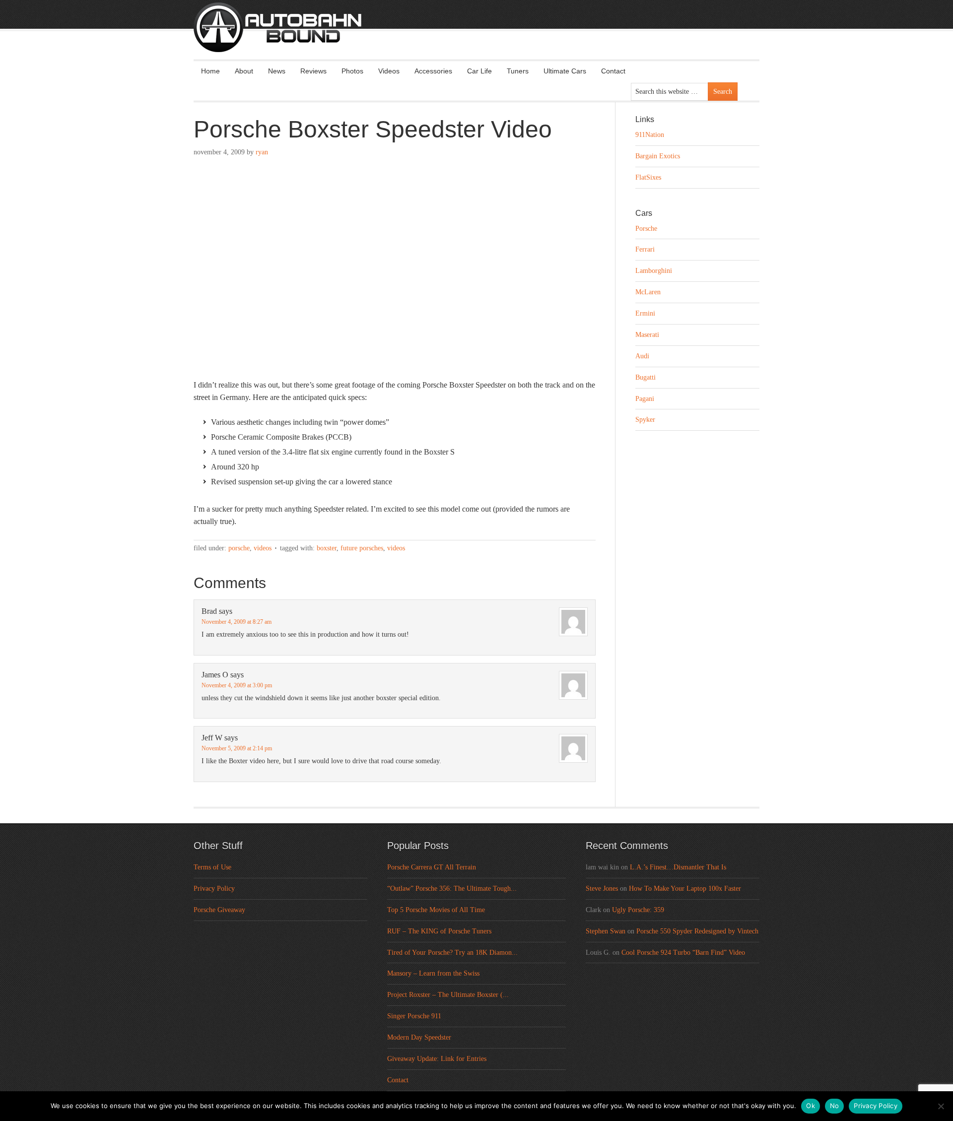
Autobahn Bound (492, 36)
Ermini (645, 313)
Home (210, 71)
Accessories (433, 71)
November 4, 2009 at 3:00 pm (237, 685)
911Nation (649, 134)
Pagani (644, 398)
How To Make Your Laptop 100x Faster (685, 888)
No (834, 1106)
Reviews (313, 71)
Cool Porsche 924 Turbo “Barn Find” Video (683, 952)
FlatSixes (648, 177)
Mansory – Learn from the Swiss (433, 973)
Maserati (647, 334)
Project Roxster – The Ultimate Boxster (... (448, 994)
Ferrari (645, 249)
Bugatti (645, 377)
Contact (613, 71)
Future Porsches (361, 548)
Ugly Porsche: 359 (638, 910)
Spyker (645, 419)
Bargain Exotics (657, 156)
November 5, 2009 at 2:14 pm (237, 748)
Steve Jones (602, 888)
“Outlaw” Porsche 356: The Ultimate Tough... (452, 888)
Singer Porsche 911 (414, 1016)
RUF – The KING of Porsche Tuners (439, 931)
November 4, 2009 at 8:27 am (237, 621)
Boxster (327, 548)
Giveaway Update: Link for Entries (436, 1058)
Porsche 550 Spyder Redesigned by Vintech (697, 931)
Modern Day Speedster (419, 1037)
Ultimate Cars (565, 71)
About (244, 71)
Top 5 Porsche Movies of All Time (436, 910)
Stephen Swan (605, 931)
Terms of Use (212, 867)
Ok (810, 1106)
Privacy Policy (214, 888)
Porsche (239, 548)
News (276, 71)
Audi (642, 356)
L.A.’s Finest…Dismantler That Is (678, 867)
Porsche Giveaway (219, 910)
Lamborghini (653, 270)
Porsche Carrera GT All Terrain (431, 867)
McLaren (648, 292)
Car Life (479, 71)
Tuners (518, 71)
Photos (352, 71)
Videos (389, 71)
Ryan (262, 152)
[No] (941, 1106)
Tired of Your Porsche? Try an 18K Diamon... (452, 952)
